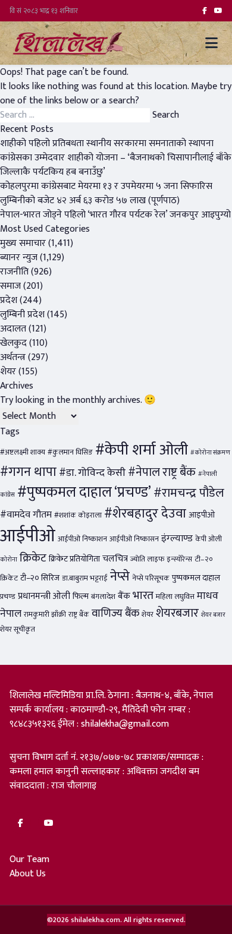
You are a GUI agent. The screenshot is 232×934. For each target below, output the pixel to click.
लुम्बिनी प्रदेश (22, 315)
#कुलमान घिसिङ (70, 452)
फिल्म (81, 596)
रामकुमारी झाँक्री (45, 614)
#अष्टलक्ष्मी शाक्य (22, 452)
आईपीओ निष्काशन (82, 539)
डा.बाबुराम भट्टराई (85, 578)
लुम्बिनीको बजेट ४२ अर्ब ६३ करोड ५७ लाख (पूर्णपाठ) (90, 201)
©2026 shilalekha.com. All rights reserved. (116, 920)
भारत (143, 595)
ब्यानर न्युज (18, 258)
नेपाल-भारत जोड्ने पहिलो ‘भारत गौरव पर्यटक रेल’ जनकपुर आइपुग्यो (115, 215)
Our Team (29, 859)
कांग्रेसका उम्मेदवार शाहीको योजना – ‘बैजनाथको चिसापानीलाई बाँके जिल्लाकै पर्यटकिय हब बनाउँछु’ (115, 165)
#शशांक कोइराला (78, 515)
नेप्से (120, 577)
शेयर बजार (213, 615)
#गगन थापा (28, 472)
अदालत (13, 329)
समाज (10, 286)
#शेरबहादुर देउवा (145, 514)
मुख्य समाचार (23, 243)
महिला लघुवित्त (175, 597)
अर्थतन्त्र (13, 357)
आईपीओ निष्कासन (134, 539)
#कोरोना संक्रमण (210, 452)
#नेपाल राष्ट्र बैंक (162, 472)
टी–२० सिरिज (39, 578)
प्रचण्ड (7, 597)
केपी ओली (208, 539)
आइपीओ (202, 515)
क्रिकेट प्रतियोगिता (74, 559)
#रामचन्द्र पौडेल (188, 492)
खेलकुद (13, 343)
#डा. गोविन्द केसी (92, 472)
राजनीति (14, 272)
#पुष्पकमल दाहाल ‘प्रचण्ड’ (84, 492)
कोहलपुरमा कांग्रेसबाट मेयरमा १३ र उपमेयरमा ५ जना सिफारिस (106, 186)
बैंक (124, 596)
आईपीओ (27, 536)
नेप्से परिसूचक (151, 578)
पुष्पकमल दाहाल (196, 578)
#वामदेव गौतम (26, 514)
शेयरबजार (177, 613)
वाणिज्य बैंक (115, 613)
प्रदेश (8, 300)
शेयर (8, 372)
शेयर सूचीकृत (17, 629)
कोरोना (8, 559)
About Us (28, 874)
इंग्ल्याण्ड (177, 538)
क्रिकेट (33, 557)
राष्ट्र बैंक (78, 614)
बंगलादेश (103, 597)
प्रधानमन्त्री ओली (44, 596)
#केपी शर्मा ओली (141, 450)
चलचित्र (115, 558)
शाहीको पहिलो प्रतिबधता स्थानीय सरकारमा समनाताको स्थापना (107, 143)
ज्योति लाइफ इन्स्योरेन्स (161, 559)
